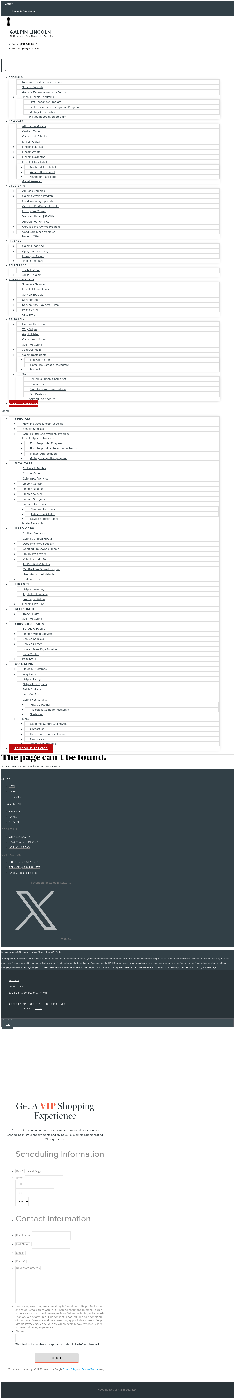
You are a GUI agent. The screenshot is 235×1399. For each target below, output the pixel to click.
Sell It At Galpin (31, 275)
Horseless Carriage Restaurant (49, 365)
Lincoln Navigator (33, 157)
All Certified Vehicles (35, 221)
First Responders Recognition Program (54, 107)
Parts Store (28, 314)
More (25, 374)
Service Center (31, 299)
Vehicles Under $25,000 (38, 216)
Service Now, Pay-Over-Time (40, 305)
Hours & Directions (34, 324)
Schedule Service (33, 284)
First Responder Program (45, 102)
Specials (16, 77)
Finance (15, 241)
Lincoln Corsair (31, 141)
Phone (19, 1331)
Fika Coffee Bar (40, 359)
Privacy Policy (70, 1369)
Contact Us (37, 384)
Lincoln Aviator (31, 152)
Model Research (32, 181)
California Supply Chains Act (48, 379)
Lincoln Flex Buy (32, 260)
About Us (9, 829)
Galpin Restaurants (34, 355)
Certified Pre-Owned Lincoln (40, 206)
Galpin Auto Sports (34, 339)
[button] (110, 411)
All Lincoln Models (34, 126)
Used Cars (17, 185)
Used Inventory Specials (37, 201)
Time (19, 1177)
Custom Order (31, 131)
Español (9, 4)
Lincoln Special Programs (38, 97)
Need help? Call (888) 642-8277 (117, 1389)
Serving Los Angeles (42, 399)
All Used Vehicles (33, 191)
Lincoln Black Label (34, 162)
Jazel (38, 1008)
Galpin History (31, 334)
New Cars (16, 121)
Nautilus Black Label (43, 167)
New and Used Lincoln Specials (42, 82)
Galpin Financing (33, 246)
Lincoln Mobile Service (36, 289)
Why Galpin (29, 329)
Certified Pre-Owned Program (41, 226)
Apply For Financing (35, 251)
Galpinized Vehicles (35, 136)
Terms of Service (90, 1369)
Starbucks (36, 369)
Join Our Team (31, 349)
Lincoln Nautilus (32, 146)
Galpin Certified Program (38, 196)
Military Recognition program (47, 116)
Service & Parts (21, 279)
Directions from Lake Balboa (48, 389)
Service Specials (32, 87)
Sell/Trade (17, 265)
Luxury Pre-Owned (34, 211)
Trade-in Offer (30, 236)
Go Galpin (17, 319)
